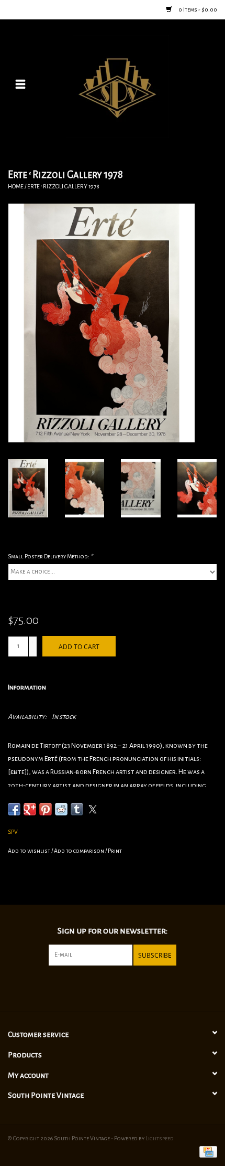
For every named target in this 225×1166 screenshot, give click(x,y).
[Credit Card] (206, 1151)
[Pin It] (45, 809)
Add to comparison (79, 850)
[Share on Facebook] (14, 809)
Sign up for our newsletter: (112, 931)
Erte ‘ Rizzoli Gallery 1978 (63, 186)
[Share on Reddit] (61, 809)
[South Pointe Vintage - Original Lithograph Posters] (132, 86)
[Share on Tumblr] (77, 809)
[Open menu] (20, 83)
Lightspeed (159, 1138)
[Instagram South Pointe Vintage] (121, 987)
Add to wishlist (29, 850)
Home (16, 186)
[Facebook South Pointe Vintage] (103, 987)
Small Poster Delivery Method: (50, 556)
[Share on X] (92, 809)
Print (115, 850)
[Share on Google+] (30, 809)
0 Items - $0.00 (197, 9)
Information (27, 687)
